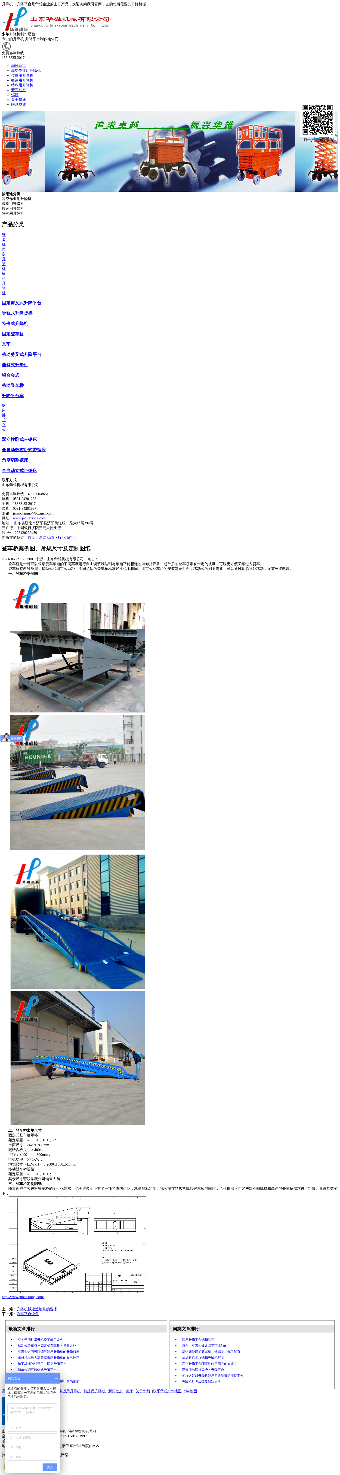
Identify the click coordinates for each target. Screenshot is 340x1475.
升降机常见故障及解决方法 (201, 1382)
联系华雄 (160, 1391)
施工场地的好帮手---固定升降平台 (42, 1364)
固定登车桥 (13, 333)
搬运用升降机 (70, 1391)
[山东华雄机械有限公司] (56, 31)
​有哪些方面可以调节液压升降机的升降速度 (48, 1352)
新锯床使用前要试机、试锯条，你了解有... (212, 1352)
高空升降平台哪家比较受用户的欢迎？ (209, 1364)
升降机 (4, 239)
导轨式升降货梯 (17, 313)
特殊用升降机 (94, 1391)
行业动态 (65, 537)
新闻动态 (46, 537)
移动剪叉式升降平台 (21, 354)
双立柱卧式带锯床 (19, 439)
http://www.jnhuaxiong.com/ (23, 1297)
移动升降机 (4, 283)
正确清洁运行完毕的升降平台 (203, 1370)
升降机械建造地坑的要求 (37, 1309)
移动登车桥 (13, 385)
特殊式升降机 (15, 323)
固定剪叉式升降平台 (21, 302)
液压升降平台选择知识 (198, 1340)
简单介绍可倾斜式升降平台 (37, 1370)
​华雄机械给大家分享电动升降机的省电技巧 (48, 1358)
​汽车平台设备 (28, 1314)
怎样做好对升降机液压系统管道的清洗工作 (213, 1376)
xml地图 (190, 1391)
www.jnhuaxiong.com (29, 518)
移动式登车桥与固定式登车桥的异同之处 (47, 1346)
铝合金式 (10, 375)
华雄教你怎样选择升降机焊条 (203, 1358)
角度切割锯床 (15, 460)
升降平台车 (13, 395)
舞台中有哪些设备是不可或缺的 (204, 1346)
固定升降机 (4, 259)
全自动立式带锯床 (19, 470)
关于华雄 (143, 1391)
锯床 (129, 1391)
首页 (31, 537)
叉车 (6, 344)
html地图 (175, 1391)
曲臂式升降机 (15, 364)
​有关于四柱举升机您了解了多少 (40, 1340)
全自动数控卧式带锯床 (24, 449)
